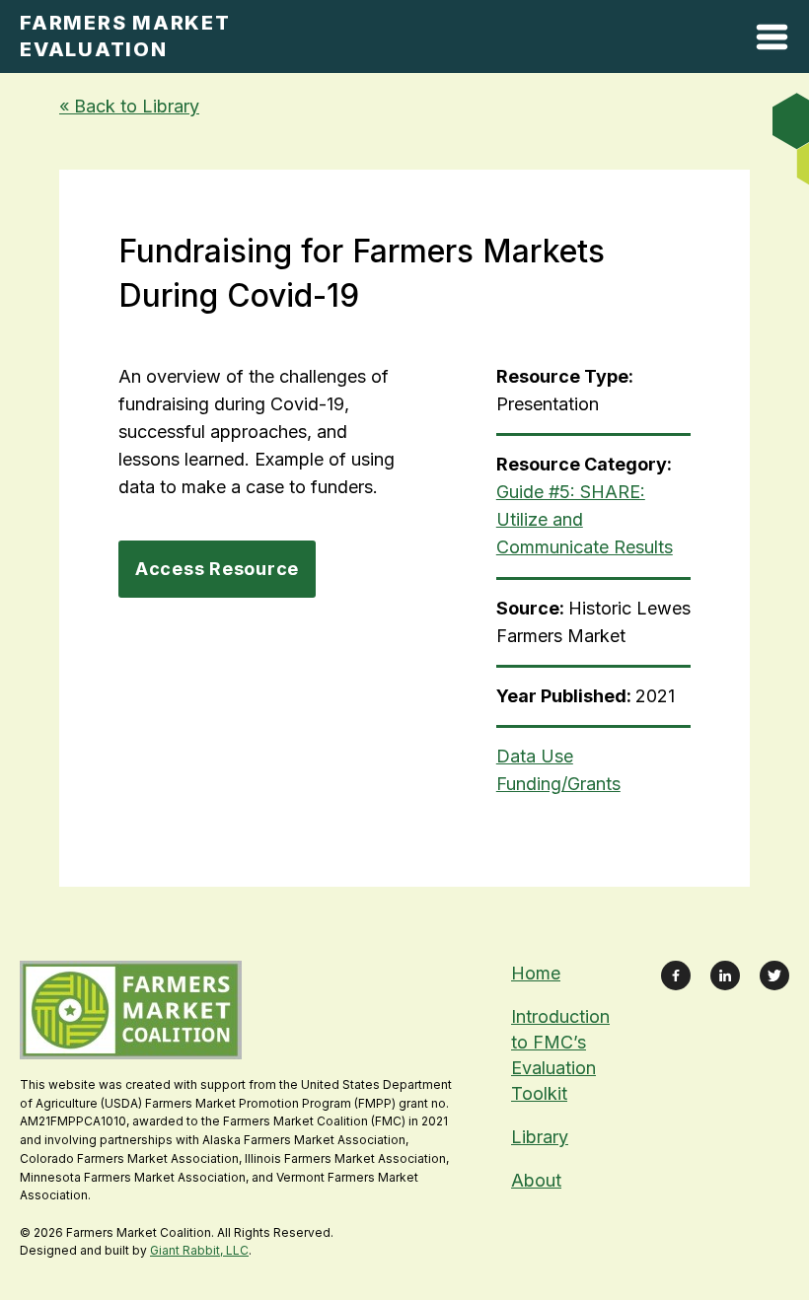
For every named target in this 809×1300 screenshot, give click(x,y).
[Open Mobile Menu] (772, 41)
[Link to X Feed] (774, 975)
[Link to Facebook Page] (676, 975)
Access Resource (217, 568)
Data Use (534, 756)
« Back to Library (129, 106)
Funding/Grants (558, 783)
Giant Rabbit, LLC (199, 1250)
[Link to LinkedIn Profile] (725, 975)
